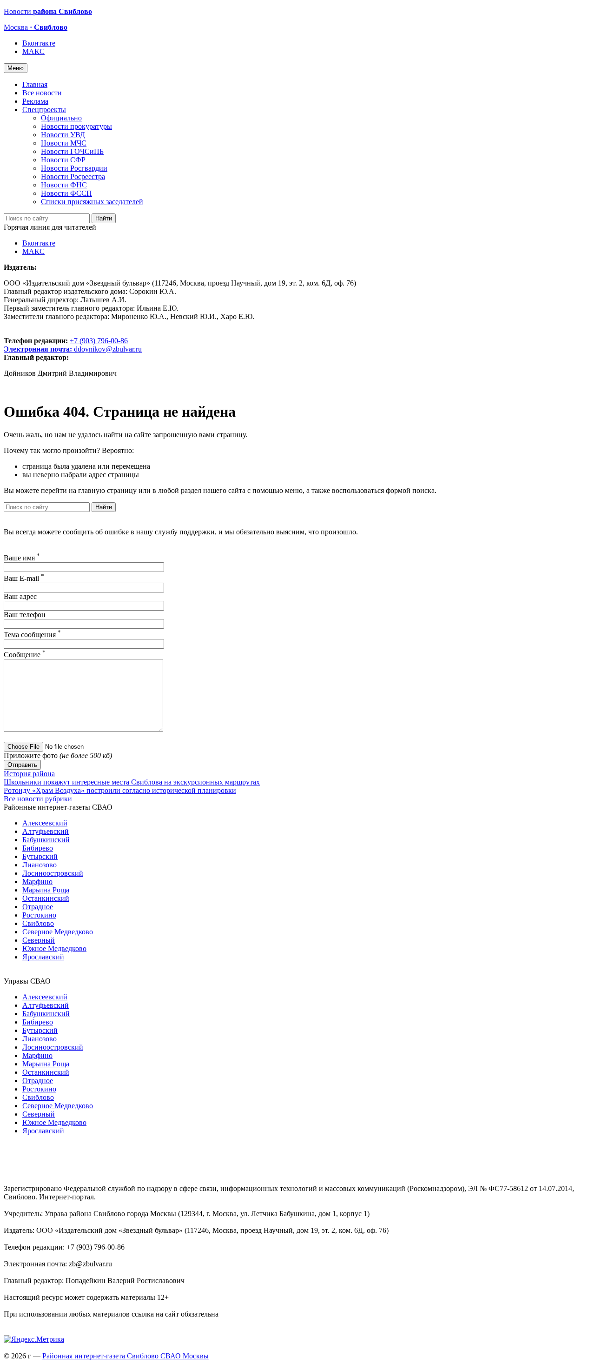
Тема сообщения (32, 635)
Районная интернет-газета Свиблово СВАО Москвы (125, 1356)
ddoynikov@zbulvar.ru (108, 349)
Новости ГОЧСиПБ (72, 151)
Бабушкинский (46, 840)
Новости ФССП (66, 193)
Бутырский (40, 856)
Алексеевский (44, 823)
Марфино (37, 881)
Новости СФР (63, 160)
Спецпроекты (44, 109)
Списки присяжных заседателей (92, 202)
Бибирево (37, 848)
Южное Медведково (54, 948)
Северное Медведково (57, 932)
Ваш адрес (20, 596)
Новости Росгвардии (74, 168)
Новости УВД (63, 135)
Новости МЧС (63, 143)
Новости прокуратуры (76, 126)
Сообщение (25, 655)
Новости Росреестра (73, 176)
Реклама (35, 101)
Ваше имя (22, 558)
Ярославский (43, 957)
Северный (38, 940)
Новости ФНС (64, 185)
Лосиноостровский (52, 873)
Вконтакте (38, 43)
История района (29, 774)
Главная (34, 84)
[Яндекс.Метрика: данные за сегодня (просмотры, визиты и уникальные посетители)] (34, 1339)
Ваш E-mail (24, 578)
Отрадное (37, 907)
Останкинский (45, 898)
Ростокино (39, 915)
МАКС (33, 51)
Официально (61, 118)
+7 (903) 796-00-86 (66, 345)
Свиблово (38, 923)
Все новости (42, 93)
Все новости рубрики (38, 799)
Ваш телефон (25, 615)
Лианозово (39, 865)
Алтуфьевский (45, 831)
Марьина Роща (45, 890)
